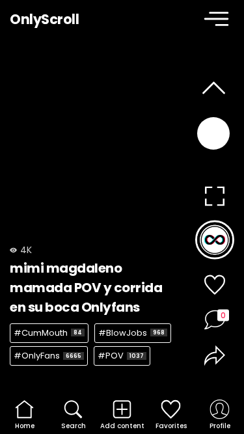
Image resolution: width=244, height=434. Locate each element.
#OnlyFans (47, 355)
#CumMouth (48, 333)
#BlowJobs (131, 333)
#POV (121, 355)
